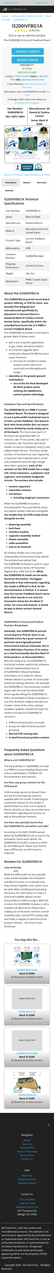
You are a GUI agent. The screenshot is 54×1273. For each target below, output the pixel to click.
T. (49, 1125)
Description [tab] (10, 182)
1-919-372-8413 (10, 2)
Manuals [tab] (9, 190)
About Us (27, 1144)
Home (5, 16)
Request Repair (27, 60)
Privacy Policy (27, 1147)
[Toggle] (49, 9)
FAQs (47, 174)
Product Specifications (27, 174)
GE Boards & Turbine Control (27, 16)
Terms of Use (27, 1155)
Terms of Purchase (27, 1151)
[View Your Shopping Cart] (50, 2)
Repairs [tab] (26, 182)
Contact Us (27, 1158)
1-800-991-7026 (27, 1203)
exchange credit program (27, 102)
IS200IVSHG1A (27, 1011)
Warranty (27, 1175)
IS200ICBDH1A (27, 1095)
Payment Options (27, 1183)
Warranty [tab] (41, 182)
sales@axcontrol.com (32, 79)
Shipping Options (27, 1179)
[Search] (43, 9)
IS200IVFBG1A (20, 19)
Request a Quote (27, 51)
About (7, 174)
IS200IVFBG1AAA (27, 970)
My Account (42, 2)
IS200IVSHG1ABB (26, 1053)
